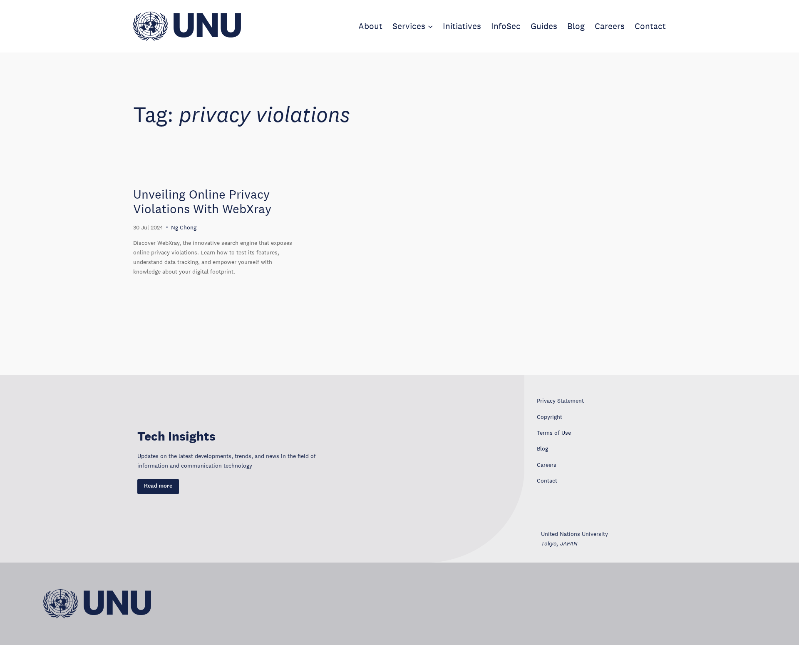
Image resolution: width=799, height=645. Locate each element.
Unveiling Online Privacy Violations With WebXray (202, 202)
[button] (158, 486)
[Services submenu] (430, 26)
